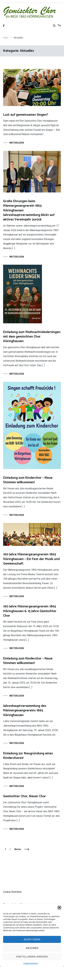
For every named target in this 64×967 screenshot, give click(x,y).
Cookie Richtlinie (12, 891)
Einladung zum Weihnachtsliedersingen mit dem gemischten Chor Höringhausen (31, 336)
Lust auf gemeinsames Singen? (25, 114)
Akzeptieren (32, 939)
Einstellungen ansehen (32, 956)
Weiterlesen (16, 142)
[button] (59, 907)
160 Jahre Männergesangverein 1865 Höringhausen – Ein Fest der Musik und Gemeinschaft (31, 559)
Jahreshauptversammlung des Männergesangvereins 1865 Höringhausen (24, 710)
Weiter (17, 849)
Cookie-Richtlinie (30, 963)
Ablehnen (32, 948)
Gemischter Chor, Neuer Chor (24, 796)
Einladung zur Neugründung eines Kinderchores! (28, 756)
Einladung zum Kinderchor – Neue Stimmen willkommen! (28, 480)
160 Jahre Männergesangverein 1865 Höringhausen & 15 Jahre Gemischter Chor (29, 611)
